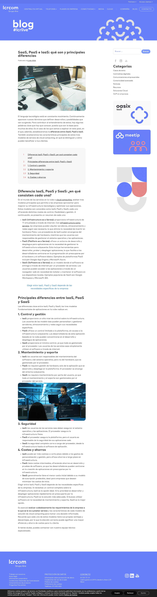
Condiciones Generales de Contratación (24, 581)
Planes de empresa (69, 9)
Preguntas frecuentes (17, 585)
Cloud (110, 9)
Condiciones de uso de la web (56, 580)
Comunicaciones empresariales (126, 77)
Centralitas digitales (121, 74)
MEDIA (101, 9)
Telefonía (50, 9)
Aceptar (117, 593)
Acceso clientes (145, 2)
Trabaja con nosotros (17, 574)
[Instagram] (126, 575)
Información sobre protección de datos (59, 577)
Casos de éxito (119, 70)
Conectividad (87, 9)
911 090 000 (57, 586)
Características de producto (20, 583)
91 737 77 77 (85, 577)
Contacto (146, 9)
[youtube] (126, 61)
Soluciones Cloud (120, 91)
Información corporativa (18, 578)
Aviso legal (13, 576)
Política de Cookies (70, 595)
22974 (94, 580)
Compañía (124, 9)
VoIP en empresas (120, 94)
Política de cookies (52, 582)
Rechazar (130, 593)
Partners (131, 2)
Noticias (116, 84)
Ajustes (143, 593)
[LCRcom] (10, 9)
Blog (135, 9)
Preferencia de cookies (53, 584)
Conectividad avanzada (123, 81)
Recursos (117, 87)
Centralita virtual (33, 9)
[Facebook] (115, 61)
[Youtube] (137, 575)
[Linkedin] (120, 61)
